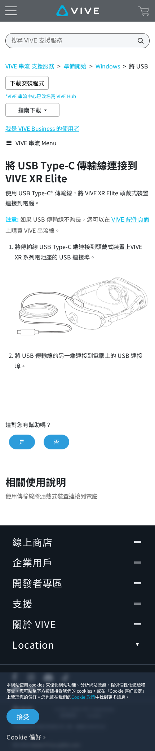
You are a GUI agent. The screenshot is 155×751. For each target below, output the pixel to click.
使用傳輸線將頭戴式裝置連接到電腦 (51, 496)
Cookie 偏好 (23, 736)
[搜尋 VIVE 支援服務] (138, 41)
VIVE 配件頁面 (130, 220)
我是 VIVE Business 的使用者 (42, 128)
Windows (108, 66)
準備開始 (75, 66)
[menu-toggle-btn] (11, 11)
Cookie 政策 (83, 697)
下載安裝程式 (27, 83)
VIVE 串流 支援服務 (29, 66)
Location (33, 644)
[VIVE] (77, 10)
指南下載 (30, 110)
